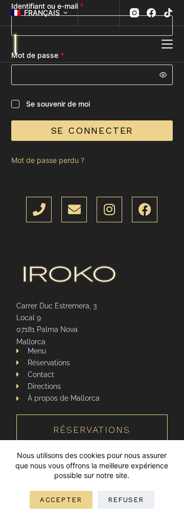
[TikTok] (168, 12)
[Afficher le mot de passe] (163, 74)
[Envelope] (74, 209)
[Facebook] (151, 12)
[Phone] (39, 209)
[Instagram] (134, 12)
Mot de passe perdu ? (47, 160)
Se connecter (92, 130)
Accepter (61, 500)
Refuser (126, 500)
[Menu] (167, 44)
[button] (39, 12)
